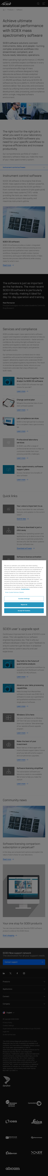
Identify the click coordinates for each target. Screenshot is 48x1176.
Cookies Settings (24, 598)
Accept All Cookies (24, 610)
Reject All (24, 604)
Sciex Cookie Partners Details (14, 592)
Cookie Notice (25, 589)
